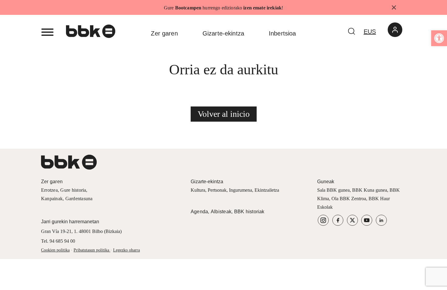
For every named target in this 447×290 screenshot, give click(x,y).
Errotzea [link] (49, 190)
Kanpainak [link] (52, 198)
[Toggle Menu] (47, 32)
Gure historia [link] (73, 190)
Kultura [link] (198, 190)
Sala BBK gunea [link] (333, 190)
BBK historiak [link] (249, 211)
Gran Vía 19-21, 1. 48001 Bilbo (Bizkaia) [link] (81, 231)
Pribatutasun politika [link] (91, 250)
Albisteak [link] (221, 211)
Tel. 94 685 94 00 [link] (58, 241)
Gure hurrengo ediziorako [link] (223, 7)
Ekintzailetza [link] (267, 190)
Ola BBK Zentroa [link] (348, 198)
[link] (439, 38)
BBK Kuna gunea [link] (369, 190)
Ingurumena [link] (240, 190)
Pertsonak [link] (217, 190)
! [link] (282, 7)
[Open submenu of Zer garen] (187, 33)
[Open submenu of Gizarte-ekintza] (253, 33)
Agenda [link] (199, 211)
